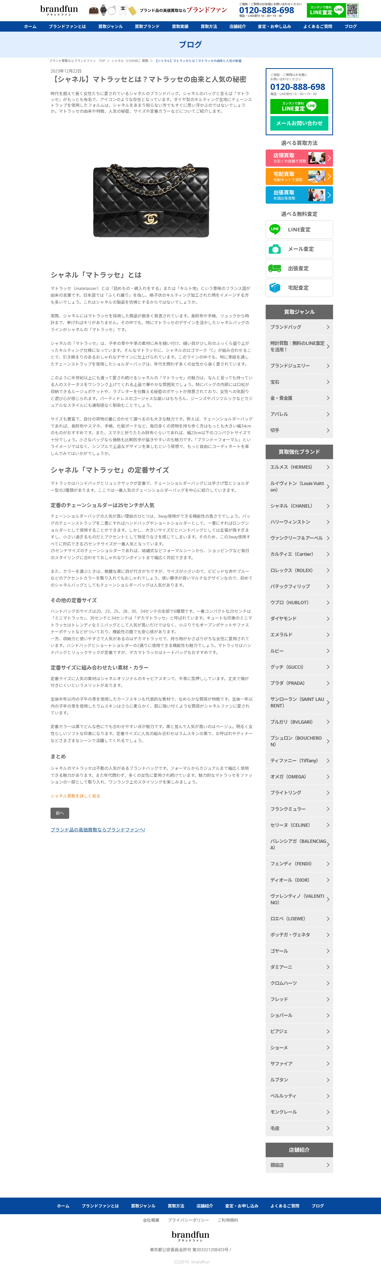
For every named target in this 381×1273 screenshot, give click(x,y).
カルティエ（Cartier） (293, 554)
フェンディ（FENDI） (292, 863)
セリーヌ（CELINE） (291, 825)
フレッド (279, 999)
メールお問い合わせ (299, 123)
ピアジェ (279, 1031)
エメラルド (281, 634)
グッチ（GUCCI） (288, 667)
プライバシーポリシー (188, 1220)
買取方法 (209, 26)
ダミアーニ (281, 967)
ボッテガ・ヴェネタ (290, 934)
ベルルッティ (283, 1096)
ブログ (350, 26)
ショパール (281, 1015)
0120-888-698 (297, 87)
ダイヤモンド (283, 618)
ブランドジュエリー (290, 365)
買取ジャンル (110, 26)
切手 (274, 430)
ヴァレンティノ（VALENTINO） (297, 899)
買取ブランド (147, 26)
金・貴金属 (281, 398)
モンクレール (283, 1112)
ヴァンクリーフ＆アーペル (296, 538)
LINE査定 (299, 229)
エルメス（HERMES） (292, 467)
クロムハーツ (283, 983)
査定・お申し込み (274, 26)
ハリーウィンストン (290, 522)
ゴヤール (279, 951)
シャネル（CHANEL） (292, 506)
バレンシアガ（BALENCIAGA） (298, 844)
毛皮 (274, 1128)
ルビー (277, 651)
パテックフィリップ (290, 586)
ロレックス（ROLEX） (292, 570)
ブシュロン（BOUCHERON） (296, 741)
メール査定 (301, 248)
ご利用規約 (227, 1220)
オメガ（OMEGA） (289, 776)
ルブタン (279, 1080)
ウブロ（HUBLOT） (290, 602)
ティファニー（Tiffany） (295, 760)
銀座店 (277, 1165)
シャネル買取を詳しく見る (75, 796)
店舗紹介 (237, 26)
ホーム (30, 26)
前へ (60, 813)
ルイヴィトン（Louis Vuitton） (297, 486)
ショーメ (279, 1047)
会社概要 (151, 1220)
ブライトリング (285, 793)
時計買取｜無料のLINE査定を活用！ (297, 346)
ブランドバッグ (285, 327)
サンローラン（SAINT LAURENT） (297, 702)
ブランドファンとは (67, 26)
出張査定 (298, 268)
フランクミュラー (288, 809)
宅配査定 (298, 287)
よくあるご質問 (317, 26)
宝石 (274, 382)
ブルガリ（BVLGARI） (292, 722)
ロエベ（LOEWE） (289, 918)
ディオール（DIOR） (291, 880)
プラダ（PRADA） (288, 683)
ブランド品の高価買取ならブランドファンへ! (98, 830)
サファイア (281, 1064)
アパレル (279, 414)
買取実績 (180, 26)
